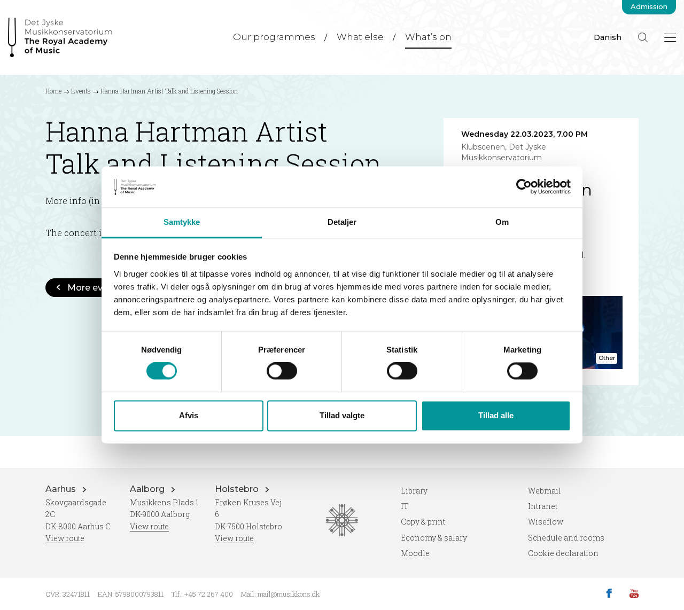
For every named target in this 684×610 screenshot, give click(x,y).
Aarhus (61, 489)
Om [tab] (502, 221)
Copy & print (423, 522)
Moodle (415, 553)
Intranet (542, 506)
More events (94, 288)
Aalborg (148, 489)
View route (64, 538)
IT (405, 506)
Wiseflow (545, 522)
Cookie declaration (563, 553)
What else (360, 37)
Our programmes (274, 37)
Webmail (544, 491)
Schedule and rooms (566, 538)
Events (81, 91)
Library (414, 491)
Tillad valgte (342, 415)
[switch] (282, 371)
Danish (607, 37)
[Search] (643, 37)
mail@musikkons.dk (289, 594)
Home (53, 91)
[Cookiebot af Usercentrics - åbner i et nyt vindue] (524, 187)
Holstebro (238, 489)
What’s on (428, 37)
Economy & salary (434, 538)
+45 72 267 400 (208, 594)
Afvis (188, 415)
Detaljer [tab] (342, 221)
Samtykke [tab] (182, 221)
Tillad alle (496, 415)
